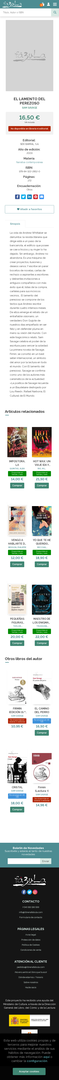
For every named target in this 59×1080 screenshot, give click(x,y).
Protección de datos (30, 940)
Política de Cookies (31, 945)
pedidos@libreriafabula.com (31, 967)
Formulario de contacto (30, 917)
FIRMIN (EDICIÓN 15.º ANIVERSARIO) (17, 710)
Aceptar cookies (29, 1071)
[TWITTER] (29, 892)
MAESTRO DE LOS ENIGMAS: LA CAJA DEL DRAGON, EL (42, 620)
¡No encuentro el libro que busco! (31, 972)
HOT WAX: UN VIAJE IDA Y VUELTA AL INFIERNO (41, 463)
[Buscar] (55, 12)
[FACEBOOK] (23, 892)
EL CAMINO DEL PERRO (42, 710)
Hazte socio (30, 987)
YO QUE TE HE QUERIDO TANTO (42, 542)
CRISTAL (17, 787)
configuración (37, 1061)
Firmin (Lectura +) (42, 789)
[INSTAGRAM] (35, 892)
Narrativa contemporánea (29, 162)
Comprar (17, 485)
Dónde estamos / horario (31, 977)
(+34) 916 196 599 (30, 907)
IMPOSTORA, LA (17, 463)
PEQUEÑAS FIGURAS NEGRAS (17, 620)
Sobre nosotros (31, 982)
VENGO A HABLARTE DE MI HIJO (17, 542)
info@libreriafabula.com (31, 912)
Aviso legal (30, 934)
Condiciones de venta (30, 950)
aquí (46, 1057)
